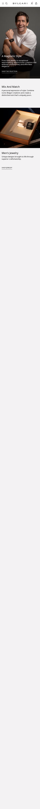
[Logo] (20, 3)
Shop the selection (9, 71)
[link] (36, 3)
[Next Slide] (22, 288)
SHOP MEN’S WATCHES (11, 277)
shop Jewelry (7, 223)
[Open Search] (6, 3)
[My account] (32, 3)
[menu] (3, 3)
